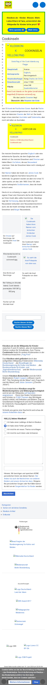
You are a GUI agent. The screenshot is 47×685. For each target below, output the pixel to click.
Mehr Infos (32, 30)
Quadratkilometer (31, 88)
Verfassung (13, 201)
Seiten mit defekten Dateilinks (15, 508)
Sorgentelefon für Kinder (25, 486)
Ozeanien (29, 97)
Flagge (25, 64)
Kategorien (6, 505)
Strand (8, 236)
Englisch (27, 73)
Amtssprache (13, 74)
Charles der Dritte (36, 79)
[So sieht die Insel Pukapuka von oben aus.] (31, 261)
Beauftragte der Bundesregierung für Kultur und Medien (19, 364)
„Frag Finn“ (26, 355)
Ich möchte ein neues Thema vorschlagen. (24, 429)
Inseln (10, 108)
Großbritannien (23, 184)
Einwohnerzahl (13, 82)
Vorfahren (16, 162)
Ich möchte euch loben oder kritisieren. (22, 433)
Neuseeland (32, 162)
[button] (19, 682)
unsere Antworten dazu (12, 412)
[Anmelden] (35, 5)
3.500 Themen (22, 397)
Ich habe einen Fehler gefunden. (19, 426)
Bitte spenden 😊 (17, 30)
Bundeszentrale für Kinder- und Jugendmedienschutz (16, 368)
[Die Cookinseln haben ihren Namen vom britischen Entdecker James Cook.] (31, 227)
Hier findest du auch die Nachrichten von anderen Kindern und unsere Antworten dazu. (22, 478)
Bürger (17, 210)
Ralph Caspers (20, 378)
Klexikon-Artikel (9, 511)
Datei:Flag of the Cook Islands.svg (25, 61)
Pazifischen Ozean (22, 108)
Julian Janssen (25, 382)
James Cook (33, 173)
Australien (23, 117)
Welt (28, 114)
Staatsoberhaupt (15, 79)
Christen (36, 159)
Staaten (20, 114)
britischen (26, 247)
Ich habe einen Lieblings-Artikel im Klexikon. (24, 422)
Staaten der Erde (31, 101)
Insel (15, 241)
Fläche (41, 108)
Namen (8, 173)
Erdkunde (6, 515)
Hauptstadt (12, 69)
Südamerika (36, 117)
